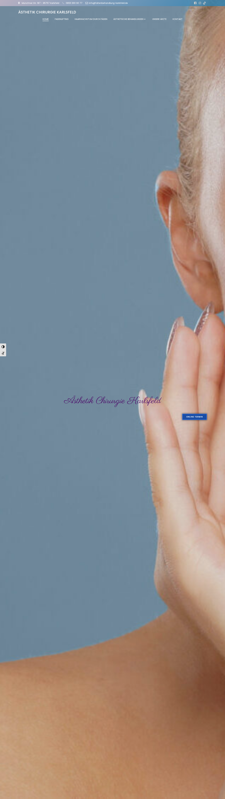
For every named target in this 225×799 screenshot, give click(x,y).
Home (46, 19)
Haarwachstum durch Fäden (91, 19)
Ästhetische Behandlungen (128, 19)
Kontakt (177, 19)
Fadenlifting (62, 19)
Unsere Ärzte (159, 19)
